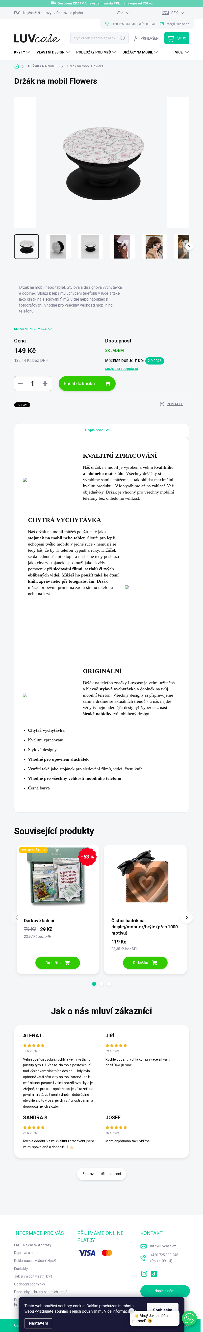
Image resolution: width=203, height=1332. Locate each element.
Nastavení (38, 1323)
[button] (94, 984)
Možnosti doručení (121, 369)
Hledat (122, 38)
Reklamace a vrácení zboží (35, 1261)
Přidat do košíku (79, 383)
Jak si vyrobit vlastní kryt (33, 1276)
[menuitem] (22, 52)
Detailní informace (30, 329)
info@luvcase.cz (163, 1246)
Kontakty (21, 1269)
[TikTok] (154, 1273)
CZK (174, 13)
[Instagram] (144, 1273)
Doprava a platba (69, 13)
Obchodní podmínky (29, 1284)
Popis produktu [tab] (98, 430)
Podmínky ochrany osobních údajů (40, 1292)
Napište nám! (165, 1291)
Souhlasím (162, 1310)
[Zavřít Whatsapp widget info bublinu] (131, 1311)
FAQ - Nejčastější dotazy (32, 13)
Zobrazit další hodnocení (101, 1174)
